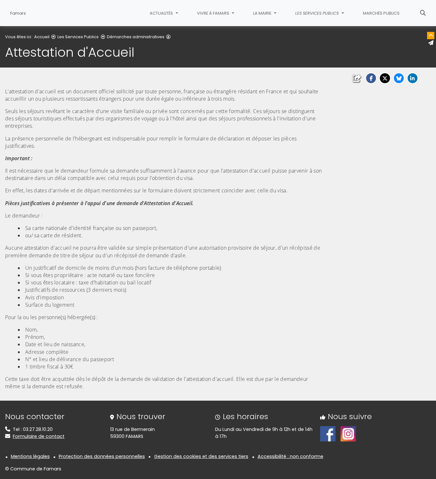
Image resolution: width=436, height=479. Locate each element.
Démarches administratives (135, 36)
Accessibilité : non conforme (290, 456)
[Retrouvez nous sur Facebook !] (327, 433)
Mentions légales (30, 456)
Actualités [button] (162, 13)
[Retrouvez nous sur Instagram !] (348, 433)
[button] (371, 78)
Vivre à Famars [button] (213, 13)
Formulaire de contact (38, 436)
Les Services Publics (78, 36)
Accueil (41, 36)
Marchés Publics (381, 13)
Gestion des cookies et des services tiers (201, 456)
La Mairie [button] (262, 13)
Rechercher (423, 13)
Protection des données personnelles (102, 456)
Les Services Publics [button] (317, 13)
